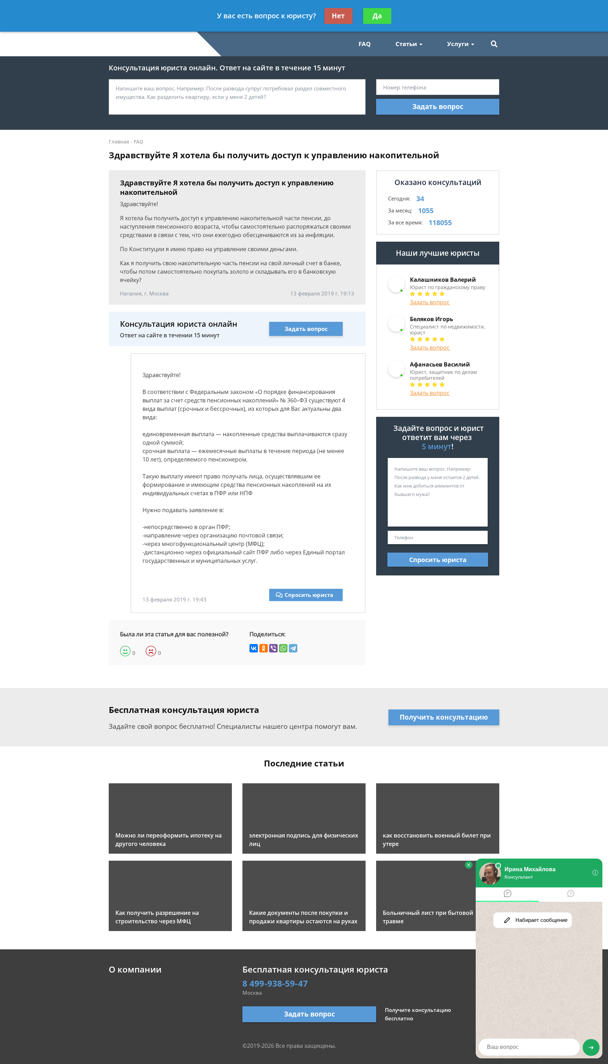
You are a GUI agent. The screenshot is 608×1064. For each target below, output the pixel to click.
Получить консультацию (444, 717)
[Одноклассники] (263, 648)
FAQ (365, 44)
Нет (338, 15)
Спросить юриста (309, 594)
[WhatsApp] (283, 648)
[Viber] (273, 648)
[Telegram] (293, 648)
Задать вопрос (437, 106)
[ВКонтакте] (253, 648)
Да (377, 15)
